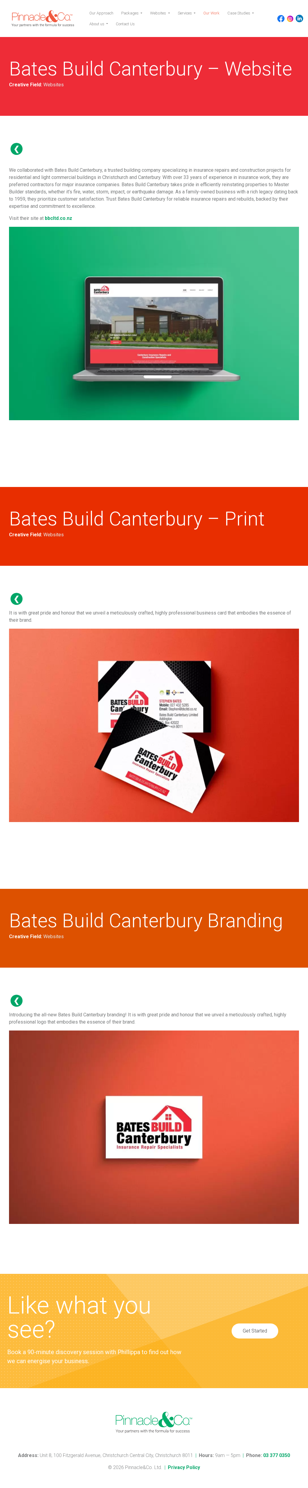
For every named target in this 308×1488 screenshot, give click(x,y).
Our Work (211, 13)
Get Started (255, 1331)
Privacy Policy (184, 1467)
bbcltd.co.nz (58, 218)
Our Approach (101, 13)
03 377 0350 (276, 1455)
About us (97, 24)
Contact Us (125, 24)
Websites (158, 13)
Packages (130, 13)
